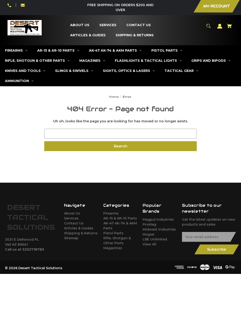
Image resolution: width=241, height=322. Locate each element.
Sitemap (71, 238)
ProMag (149, 224)
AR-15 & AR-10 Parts (120, 218)
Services (71, 218)
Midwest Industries (159, 229)
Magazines (112, 248)
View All (149, 244)
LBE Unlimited (155, 239)
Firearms (111, 213)
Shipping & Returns (81, 233)
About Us (72, 213)
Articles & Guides (78, 228)
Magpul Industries (158, 219)
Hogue (148, 234)
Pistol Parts (113, 233)
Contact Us (74, 223)
